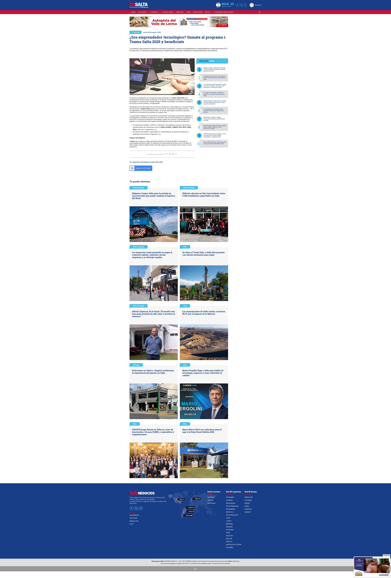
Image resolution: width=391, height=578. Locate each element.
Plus (185, 247)
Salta (228, 533)
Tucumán (229, 547)
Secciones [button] (142, 12)
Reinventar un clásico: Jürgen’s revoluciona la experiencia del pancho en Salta (214, 119)
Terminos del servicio (218, 563)
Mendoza (229, 524)
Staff (188, 12)
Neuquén (229, 527)
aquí (155, 130)
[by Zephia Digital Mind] (195, 569)
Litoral (229, 521)
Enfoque (136, 365)
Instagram (211, 503)
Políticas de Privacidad (199, 561)
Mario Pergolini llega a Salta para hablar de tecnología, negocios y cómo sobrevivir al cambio (214, 127)
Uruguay (248, 512)
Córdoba (229, 500)
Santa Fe (229, 541)
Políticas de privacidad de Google (201, 563)
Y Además (135, 32)
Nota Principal (138, 188)
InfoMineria (230, 509)
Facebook (211, 497)
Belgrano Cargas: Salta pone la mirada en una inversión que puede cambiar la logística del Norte (214, 69)
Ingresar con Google (142, 168)
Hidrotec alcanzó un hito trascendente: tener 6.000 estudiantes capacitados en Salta (214, 77)
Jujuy (228, 518)
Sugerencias (134, 515)
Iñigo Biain (236, 561)
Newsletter (197, 12)
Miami (247, 506)
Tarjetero (179, 12)
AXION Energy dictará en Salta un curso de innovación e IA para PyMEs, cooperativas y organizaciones (214, 135)
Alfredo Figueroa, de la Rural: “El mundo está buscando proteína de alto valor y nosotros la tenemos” (214, 102)
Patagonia (230, 530)
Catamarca (230, 497)
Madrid (247, 503)
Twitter (210, 500)
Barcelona (249, 497)
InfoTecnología (232, 515)
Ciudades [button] (154, 12)
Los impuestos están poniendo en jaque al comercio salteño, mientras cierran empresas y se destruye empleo (214, 86)
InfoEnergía (230, 503)
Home (133, 12)
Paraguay (248, 509)
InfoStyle (229, 512)
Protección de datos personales (217, 561)
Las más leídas (167, 12)
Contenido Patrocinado (223, 12)
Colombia (248, 500)
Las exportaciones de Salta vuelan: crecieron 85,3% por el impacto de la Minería (213, 110)
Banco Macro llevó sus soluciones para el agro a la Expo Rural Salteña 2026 (214, 142)
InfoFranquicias (232, 506)
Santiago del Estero (233, 544)
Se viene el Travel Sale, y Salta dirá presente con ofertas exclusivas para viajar (214, 94)
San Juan (229, 535)
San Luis (229, 538)
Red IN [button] (207, 12)
